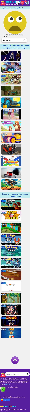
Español (6, 400)
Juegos (7, 384)
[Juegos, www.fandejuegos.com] (10, 3)
